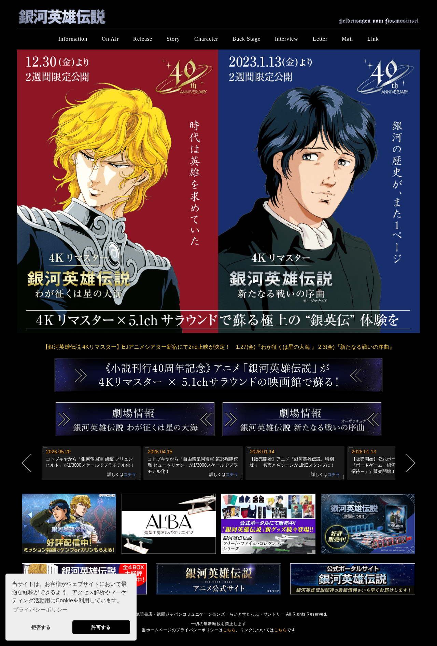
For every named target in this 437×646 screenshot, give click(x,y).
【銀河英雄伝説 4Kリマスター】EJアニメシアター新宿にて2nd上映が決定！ (219, 347)
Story (173, 39)
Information (72, 39)
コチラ (130, 474)
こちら (229, 630)
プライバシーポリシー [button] (40, 610)
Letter (320, 39)
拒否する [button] (41, 627)
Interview (286, 39)
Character (206, 39)
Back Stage (246, 39)
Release (142, 39)
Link (373, 39)
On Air (110, 39)
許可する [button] (101, 627)
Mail (347, 39)
